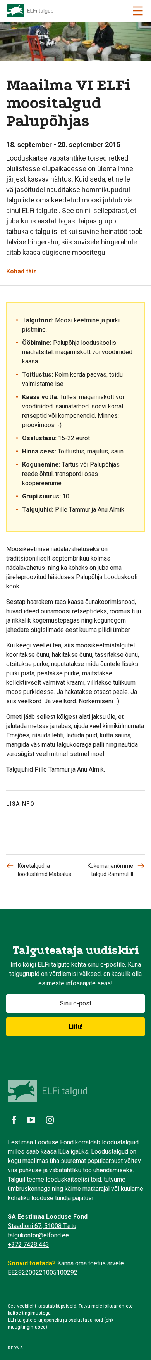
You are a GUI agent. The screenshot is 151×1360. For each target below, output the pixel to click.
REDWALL (18, 1348)
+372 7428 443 (28, 1244)
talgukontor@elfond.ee (38, 1235)
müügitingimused (27, 1327)
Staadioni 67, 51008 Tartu (42, 1226)
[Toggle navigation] (138, 11)
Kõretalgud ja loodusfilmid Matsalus (44, 870)
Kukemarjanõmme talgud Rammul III (110, 870)
